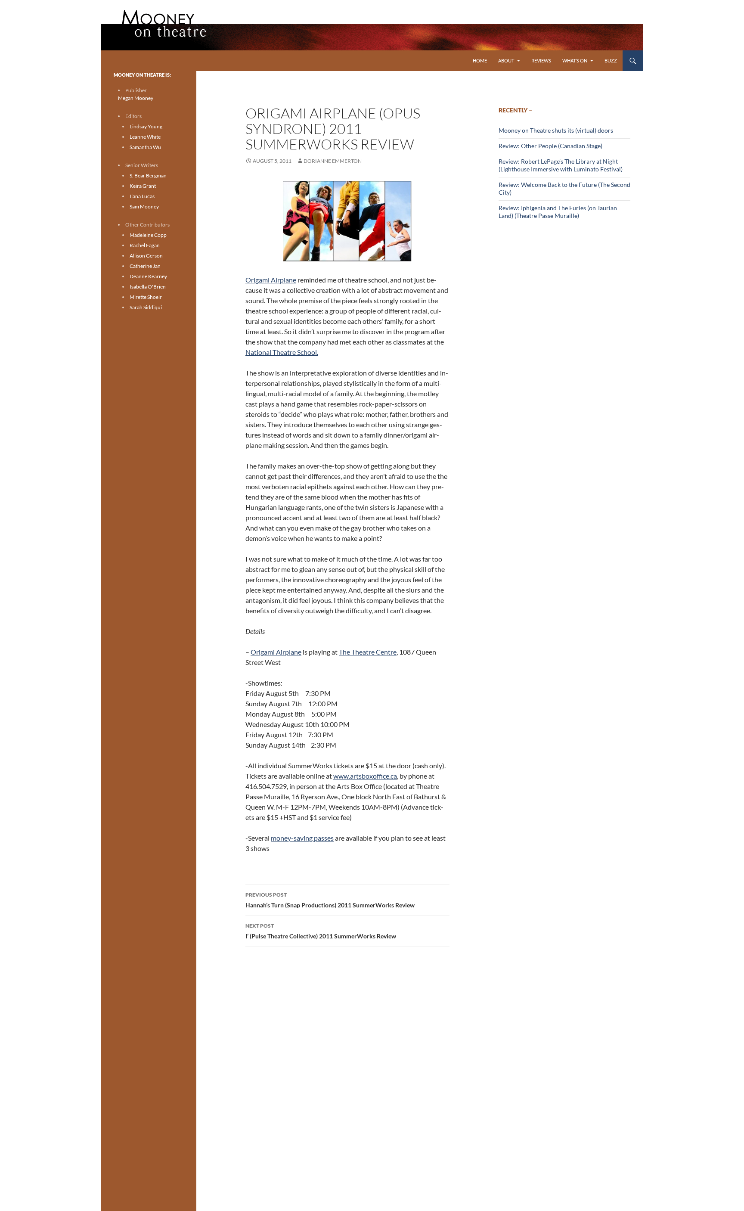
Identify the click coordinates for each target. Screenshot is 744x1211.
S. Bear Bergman (148, 175)
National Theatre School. (281, 352)
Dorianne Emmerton (333, 161)
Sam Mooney (144, 206)
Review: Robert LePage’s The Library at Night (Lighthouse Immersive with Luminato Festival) (561, 165)
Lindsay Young (146, 126)
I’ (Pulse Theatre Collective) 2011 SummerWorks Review (320, 931)
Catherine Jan (145, 266)
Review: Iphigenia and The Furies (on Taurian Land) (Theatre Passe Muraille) (558, 211)
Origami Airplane (270, 280)
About (506, 60)
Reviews (541, 60)
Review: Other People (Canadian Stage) (550, 145)
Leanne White (145, 137)
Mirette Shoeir (146, 297)
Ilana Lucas (142, 196)
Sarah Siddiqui (146, 307)
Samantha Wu (145, 147)
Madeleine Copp (148, 235)
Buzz (610, 60)
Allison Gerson (146, 255)
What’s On (574, 60)
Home (480, 60)
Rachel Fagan (145, 245)
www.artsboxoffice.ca (365, 776)
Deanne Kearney (148, 276)
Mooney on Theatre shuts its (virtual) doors (556, 130)
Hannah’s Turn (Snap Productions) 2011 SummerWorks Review (330, 900)
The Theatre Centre (368, 652)
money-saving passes (302, 838)
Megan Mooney (135, 98)
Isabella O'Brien (148, 286)
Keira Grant (143, 186)
